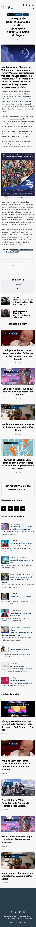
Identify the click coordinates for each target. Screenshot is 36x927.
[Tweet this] (23, 266)
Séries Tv (15, 443)
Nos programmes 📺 (25, 916)
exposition (28, 259)
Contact (20, 918)
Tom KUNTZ (18, 279)
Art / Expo (18, 14)
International (26, 627)
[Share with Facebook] (21, 266)
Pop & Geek (15, 372)
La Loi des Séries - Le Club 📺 (14, 704)
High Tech (15, 407)
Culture (25, 14)
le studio (17, 119)
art (5, 259)
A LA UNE (10, 14)
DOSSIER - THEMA (15, 558)
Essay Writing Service (17, 666)
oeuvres (6, 262)
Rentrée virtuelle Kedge (17, 680)
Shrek (15, 262)
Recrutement (28, 918)
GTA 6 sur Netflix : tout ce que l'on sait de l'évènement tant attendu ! (18, 391)
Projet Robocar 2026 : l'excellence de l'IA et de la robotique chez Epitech (15, 803)
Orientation (8, 783)
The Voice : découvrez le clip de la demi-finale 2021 (17, 251)
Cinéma (12, 574)
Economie (13, 647)
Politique (12, 630)
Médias (18, 541)
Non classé (13, 664)
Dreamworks (15, 259)
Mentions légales (10, 918)
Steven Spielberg (27, 262)
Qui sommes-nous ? (10, 916)
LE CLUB (27, 704)
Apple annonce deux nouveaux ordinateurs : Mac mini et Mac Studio (18, 427)
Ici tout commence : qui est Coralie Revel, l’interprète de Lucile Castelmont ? (16, 579)
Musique (14, 333)
